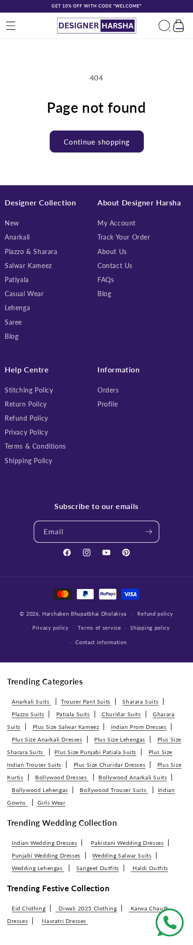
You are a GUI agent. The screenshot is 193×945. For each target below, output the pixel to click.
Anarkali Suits (31, 701)
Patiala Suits (73, 714)
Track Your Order (123, 237)
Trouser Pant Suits (86, 701)
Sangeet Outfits (97, 868)
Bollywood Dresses (62, 777)
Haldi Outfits (149, 868)
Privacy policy (50, 628)
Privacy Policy (26, 432)
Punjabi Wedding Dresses (46, 855)
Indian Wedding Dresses (44, 842)
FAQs (105, 280)
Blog (11, 336)
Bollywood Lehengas (40, 789)
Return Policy (26, 404)
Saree (13, 322)
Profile (107, 404)
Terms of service (99, 628)
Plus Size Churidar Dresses (110, 764)
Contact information (100, 642)
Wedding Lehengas (38, 868)
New (12, 223)
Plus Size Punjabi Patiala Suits (95, 752)
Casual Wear (24, 294)
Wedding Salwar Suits (121, 855)
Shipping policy (150, 628)
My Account (116, 223)
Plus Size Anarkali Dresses (47, 739)
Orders (108, 390)
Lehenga (17, 308)
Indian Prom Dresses (138, 726)
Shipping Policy (28, 461)
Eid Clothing (28, 908)
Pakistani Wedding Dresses (127, 842)
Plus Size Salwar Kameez (66, 726)
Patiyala (17, 280)
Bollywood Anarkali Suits (132, 777)
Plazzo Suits (28, 714)
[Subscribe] (148, 532)
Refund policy (155, 614)
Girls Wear (51, 802)
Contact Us (115, 265)
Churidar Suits (121, 714)
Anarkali (17, 237)
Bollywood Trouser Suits (114, 789)
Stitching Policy (29, 390)
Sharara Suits (140, 701)
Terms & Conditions (35, 446)
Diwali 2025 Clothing (86, 908)
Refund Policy (26, 418)
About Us (112, 251)
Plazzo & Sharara (31, 251)
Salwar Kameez (28, 265)
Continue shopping (97, 142)
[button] (11, 26)
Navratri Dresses (65, 920)
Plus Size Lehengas (119, 739)
